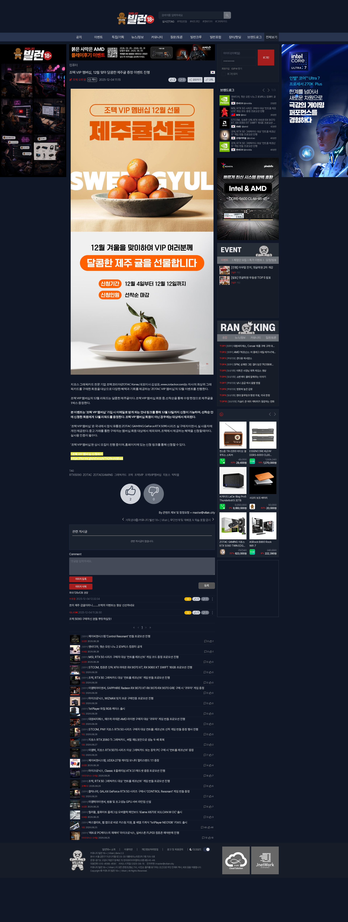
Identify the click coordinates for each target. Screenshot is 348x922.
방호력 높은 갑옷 (244, 389)
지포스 (166, 475)
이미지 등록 (80, 578)
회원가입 (225, 68)
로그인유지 (232, 73)
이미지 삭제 (80, 586)
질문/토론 (176, 37)
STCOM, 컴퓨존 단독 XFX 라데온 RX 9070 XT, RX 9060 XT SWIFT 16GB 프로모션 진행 (140, 667)
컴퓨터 (73, 65)
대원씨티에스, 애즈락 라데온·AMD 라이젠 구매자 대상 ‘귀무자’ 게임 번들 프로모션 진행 (136, 719)
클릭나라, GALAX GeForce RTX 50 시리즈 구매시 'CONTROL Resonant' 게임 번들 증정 (139, 791)
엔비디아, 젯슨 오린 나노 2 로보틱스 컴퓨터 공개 (115, 646)
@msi (243, 115)
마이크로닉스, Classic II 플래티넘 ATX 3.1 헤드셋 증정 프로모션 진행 (126, 771)
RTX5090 (75, 475)
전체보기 (271, 37)
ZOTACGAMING (103, 475)
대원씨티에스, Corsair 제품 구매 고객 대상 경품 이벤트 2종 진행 (254, 346)
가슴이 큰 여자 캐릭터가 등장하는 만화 (255, 401)
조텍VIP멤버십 (153, 475)
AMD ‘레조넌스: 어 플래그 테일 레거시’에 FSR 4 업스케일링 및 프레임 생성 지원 (254, 352)
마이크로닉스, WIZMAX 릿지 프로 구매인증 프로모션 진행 (120, 698)
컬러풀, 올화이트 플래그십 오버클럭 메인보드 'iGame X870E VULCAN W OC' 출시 (135, 812)
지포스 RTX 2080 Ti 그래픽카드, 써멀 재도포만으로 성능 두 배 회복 (126, 739)
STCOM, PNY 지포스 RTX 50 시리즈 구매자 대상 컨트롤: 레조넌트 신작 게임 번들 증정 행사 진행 (143, 729)
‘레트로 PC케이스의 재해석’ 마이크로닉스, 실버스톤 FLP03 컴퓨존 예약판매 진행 (133, 833)
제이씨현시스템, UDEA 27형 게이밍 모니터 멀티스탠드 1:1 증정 (123, 760)
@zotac (251, 138)
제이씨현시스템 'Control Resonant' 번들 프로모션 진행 (119, 636)
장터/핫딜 (235, 37)
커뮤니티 (157, 37)
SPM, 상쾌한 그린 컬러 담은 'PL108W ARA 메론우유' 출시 (253, 365)
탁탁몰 (175, 475)
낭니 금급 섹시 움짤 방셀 (248, 383)
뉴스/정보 (137, 37)
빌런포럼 (215, 37)
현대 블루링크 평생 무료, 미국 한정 (253, 395)
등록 (206, 585)
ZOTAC (87, 475)
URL (211, 79)
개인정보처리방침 (150, 849)
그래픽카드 (120, 475)
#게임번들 (182, 21)
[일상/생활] (231, 370)
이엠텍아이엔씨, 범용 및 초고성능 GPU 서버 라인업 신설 (119, 802)
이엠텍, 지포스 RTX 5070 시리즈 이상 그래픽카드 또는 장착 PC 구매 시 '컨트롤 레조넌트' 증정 (141, 750)
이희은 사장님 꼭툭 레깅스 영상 (251, 370)
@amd (245, 126)
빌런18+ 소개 (108, 849)
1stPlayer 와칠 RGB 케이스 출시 (106, 708)
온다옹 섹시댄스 (244, 358)
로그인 (266, 57)
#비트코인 (195, 21)
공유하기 (197, 79)
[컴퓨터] (85, 636)
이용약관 (128, 849)
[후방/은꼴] (231, 358)
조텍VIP (139, 475)
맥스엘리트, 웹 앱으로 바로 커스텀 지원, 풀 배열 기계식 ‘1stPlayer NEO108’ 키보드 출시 (137, 822)
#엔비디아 (207, 21)
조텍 (130, 475)
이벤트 (98, 37)
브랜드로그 (254, 37)
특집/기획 (118, 37)
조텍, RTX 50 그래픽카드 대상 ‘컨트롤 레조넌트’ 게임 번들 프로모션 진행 (129, 677)
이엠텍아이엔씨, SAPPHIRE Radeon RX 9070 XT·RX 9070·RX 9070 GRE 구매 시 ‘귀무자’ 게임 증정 (146, 688)
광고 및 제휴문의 (175, 849)
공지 (79, 37)
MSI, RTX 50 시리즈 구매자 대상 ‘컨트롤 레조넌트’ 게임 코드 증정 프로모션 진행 (133, 657)
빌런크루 (196, 37)
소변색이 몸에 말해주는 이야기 (251, 376)
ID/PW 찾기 (236, 68)
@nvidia (248, 103)
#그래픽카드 (221, 21)
